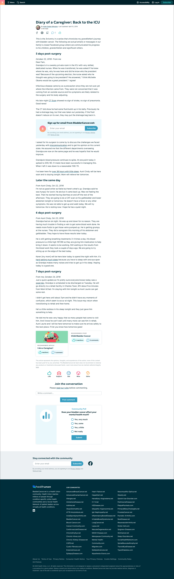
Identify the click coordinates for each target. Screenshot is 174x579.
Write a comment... (46, 393)
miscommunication (58, 145)
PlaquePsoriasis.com (125, 505)
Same (87, 374)
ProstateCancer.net (125, 512)
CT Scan (52, 100)
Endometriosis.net (73, 550)
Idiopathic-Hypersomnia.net (102, 509)
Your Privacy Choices (94, 559)
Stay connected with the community (52, 458)
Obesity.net (122, 495)
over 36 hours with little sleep (65, 171)
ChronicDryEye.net (73, 533)
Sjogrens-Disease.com (126, 529)
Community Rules (124, 559)
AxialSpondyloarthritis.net (76, 516)
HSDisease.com (98, 505)
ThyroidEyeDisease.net (126, 547)
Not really (78, 431)
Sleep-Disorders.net (125, 536)
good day (40, 283)
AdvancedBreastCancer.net (76, 492)
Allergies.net (71, 499)
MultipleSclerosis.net (100, 550)
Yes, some (78, 423)
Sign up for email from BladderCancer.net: (71, 123)
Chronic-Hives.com (73, 536)
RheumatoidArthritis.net (127, 523)
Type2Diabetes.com (125, 550)
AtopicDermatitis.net (74, 509)
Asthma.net (70, 505)
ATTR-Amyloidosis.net (74, 512)
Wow (77, 374)
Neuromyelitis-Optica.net (127, 492)
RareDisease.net (124, 519)
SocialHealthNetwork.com (127, 540)
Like (48, 374)
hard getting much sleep (47, 260)
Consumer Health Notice (75, 559)
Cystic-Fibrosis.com (74, 547)
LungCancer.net (98, 523)
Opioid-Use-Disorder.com (127, 499)
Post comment (68, 400)
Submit (79, 437)
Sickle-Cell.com (123, 526)
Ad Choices (37, 562)
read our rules (62, 388)
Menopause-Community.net (102, 536)
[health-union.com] (42, 487)
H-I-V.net (95, 502)
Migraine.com (97, 547)
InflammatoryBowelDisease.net (103, 516)
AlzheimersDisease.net (74, 502)
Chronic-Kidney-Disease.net (77, 540)
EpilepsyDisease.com (74, 553)
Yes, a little (79, 427)
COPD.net (70, 543)
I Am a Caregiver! (45, 348)
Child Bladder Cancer (81, 336)
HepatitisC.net (97, 495)
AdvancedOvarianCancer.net (77, 495)
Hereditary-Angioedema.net (102, 499)
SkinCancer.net (123, 533)
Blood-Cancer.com (73, 523)
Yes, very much (81, 419)
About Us (36, 559)
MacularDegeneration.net (101, 529)
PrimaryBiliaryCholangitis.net (128, 509)
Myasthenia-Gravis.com (101, 553)
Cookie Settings (110, 559)
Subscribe (167, 2)
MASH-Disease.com (99, 533)
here (37, 367)
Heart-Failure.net (98, 492)
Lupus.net (95, 526)
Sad (67, 374)
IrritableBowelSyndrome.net (102, 519)
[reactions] (60, 33)
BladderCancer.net (73, 519)
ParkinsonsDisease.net (126, 502)
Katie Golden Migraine (50, 26)
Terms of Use (54, 135)
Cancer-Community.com (75, 526)
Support (58, 374)
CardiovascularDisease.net (76, 529)
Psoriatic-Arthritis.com (126, 516)
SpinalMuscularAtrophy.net (128, 543)
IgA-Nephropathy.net (100, 512)
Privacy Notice (90, 132)
